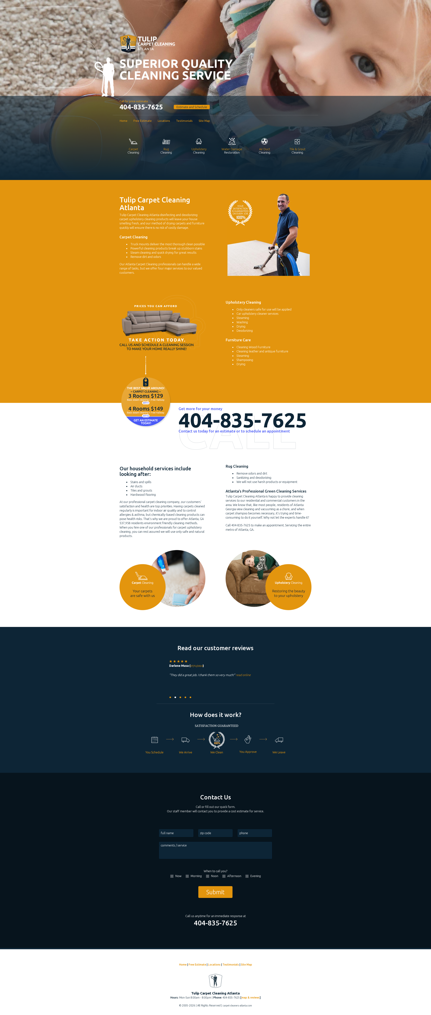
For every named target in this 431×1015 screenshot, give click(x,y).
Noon (214, 876)
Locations (164, 120)
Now (178, 876)
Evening (255, 876)
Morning (196, 876)
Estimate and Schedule (191, 107)
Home (123, 120)
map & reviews (250, 997)
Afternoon (234, 876)
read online (243, 675)
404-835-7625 (141, 107)
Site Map (204, 120)
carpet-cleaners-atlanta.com (237, 1005)
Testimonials (184, 120)
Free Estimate (143, 120)
